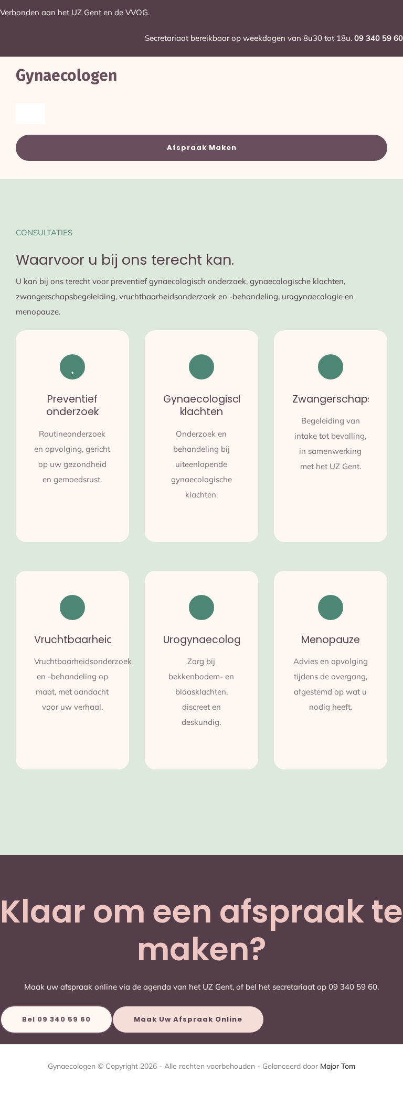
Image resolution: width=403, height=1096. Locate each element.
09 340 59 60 (378, 38)
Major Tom (337, 1066)
